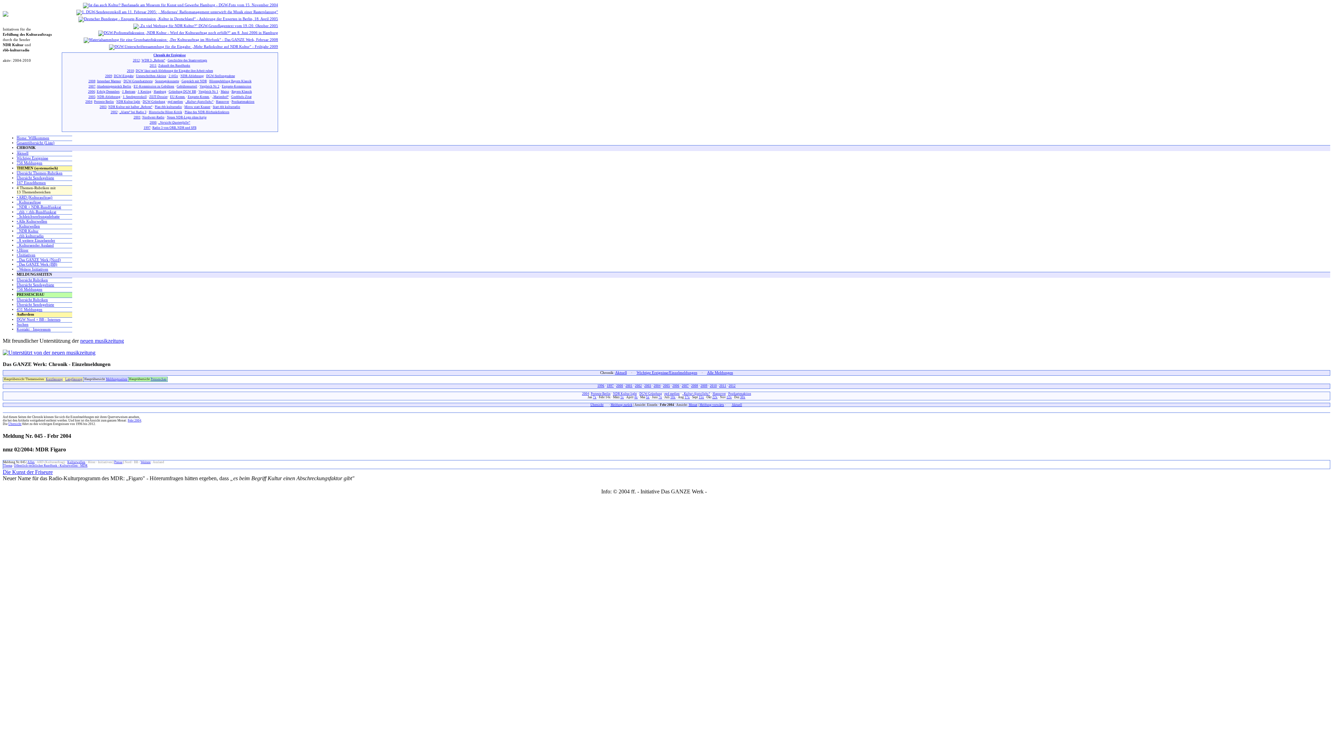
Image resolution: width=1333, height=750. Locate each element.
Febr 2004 (134, 420)
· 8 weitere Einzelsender (36, 240)
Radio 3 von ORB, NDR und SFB (174, 128)
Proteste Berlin (104, 101)
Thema (7, 465)
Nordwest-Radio (153, 117)
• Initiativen (26, 255)
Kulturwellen (76, 462)
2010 (130, 71)
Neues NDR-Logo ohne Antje (187, 117)
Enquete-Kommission (236, 86)
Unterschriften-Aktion (151, 76)
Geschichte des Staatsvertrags (187, 60)
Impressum (720, 491)
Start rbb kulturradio (226, 107)
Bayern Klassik (242, 91)
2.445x (173, 76)
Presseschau (159, 379)
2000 (153, 122)
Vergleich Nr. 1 (208, 91)
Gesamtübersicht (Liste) (36, 143)
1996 (600, 386)
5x (647, 397)
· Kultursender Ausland (35, 245)
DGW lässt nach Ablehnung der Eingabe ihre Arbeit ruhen (174, 71)
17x (687, 397)
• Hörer (22, 250)
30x (742, 397)
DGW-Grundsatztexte (138, 81)
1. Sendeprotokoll (135, 97)
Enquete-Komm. (199, 97)
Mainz (225, 91)
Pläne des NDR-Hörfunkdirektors (207, 112)
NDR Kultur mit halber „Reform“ (130, 107)
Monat (693, 405)
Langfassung (74, 379)
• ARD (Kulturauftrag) (34, 197)
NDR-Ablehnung (192, 76)
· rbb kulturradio (30, 236)
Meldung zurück (621, 405)
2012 (136, 60)
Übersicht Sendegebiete (35, 178)
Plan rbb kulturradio (168, 107)
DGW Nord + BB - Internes (38, 320)
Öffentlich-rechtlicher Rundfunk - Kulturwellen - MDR (50, 465)
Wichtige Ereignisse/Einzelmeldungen (667, 373)
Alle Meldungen (720, 373)
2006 (91, 91)
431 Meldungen (29, 309)
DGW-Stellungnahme (220, 76)
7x (594, 397)
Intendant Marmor (109, 81)
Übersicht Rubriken (32, 280)
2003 (103, 107)
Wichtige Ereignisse (32, 158)
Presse (118, 462)
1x (622, 397)
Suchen (22, 324)
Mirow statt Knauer (197, 107)
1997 (147, 128)
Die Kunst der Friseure (28, 472)
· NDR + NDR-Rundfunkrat (39, 207)
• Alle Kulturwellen (32, 221)
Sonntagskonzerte (167, 81)
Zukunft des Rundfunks (174, 65)
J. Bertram (128, 91)
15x (701, 397)
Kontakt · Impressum (34, 329)
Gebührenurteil (187, 86)
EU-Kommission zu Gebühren (154, 86)
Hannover (222, 101)
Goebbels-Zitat (241, 97)
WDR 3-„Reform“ (153, 60)
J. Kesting (144, 91)
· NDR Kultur (28, 231)
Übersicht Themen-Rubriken (39, 173)
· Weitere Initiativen (32, 269)
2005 (92, 97)
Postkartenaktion (243, 101)
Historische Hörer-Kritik (165, 112)
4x (636, 397)
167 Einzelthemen (31, 183)
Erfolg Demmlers (108, 91)
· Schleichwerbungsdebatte (38, 216)
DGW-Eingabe (124, 76)
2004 (88, 101)
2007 (92, 86)
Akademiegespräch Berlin (114, 86)
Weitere (146, 462)
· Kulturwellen (28, 226)
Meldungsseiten (116, 379)
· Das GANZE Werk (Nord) (39, 260)
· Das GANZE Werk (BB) (37, 264)
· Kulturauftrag (29, 202)
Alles (31, 462)
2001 (137, 117)
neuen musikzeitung (102, 341)
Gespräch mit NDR (194, 81)
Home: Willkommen (33, 138)
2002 (114, 112)
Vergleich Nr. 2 (209, 86)
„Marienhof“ (220, 97)
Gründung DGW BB (182, 91)
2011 (153, 65)
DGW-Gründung (154, 101)
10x (673, 397)
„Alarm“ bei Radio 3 (132, 112)
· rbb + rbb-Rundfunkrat (36, 212)
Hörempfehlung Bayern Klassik (230, 81)
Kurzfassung (54, 379)
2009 (108, 76)
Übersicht (597, 405)
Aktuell (22, 153)
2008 (92, 81)
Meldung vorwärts (711, 405)
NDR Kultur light (128, 101)
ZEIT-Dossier (158, 97)
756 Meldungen (29, 163)
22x (715, 397)
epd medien (175, 101)
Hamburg (160, 91)
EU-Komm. (177, 97)
